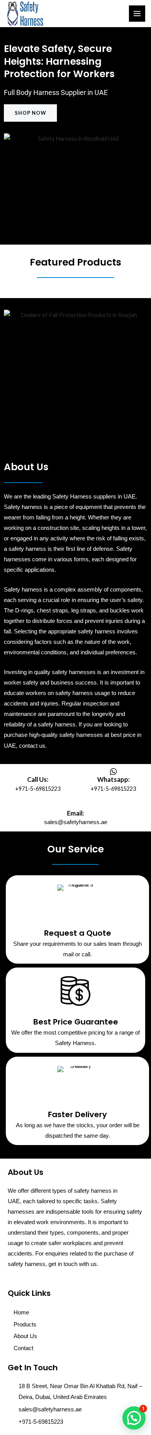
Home (21, 1312)
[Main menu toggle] (137, 13)
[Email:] (75, 805)
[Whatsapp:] (113, 772)
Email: (75, 813)
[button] (134, 1418)
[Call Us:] (38, 772)
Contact (23, 1348)
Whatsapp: (113, 779)
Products (25, 1324)
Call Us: (37, 779)
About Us (25, 1336)
